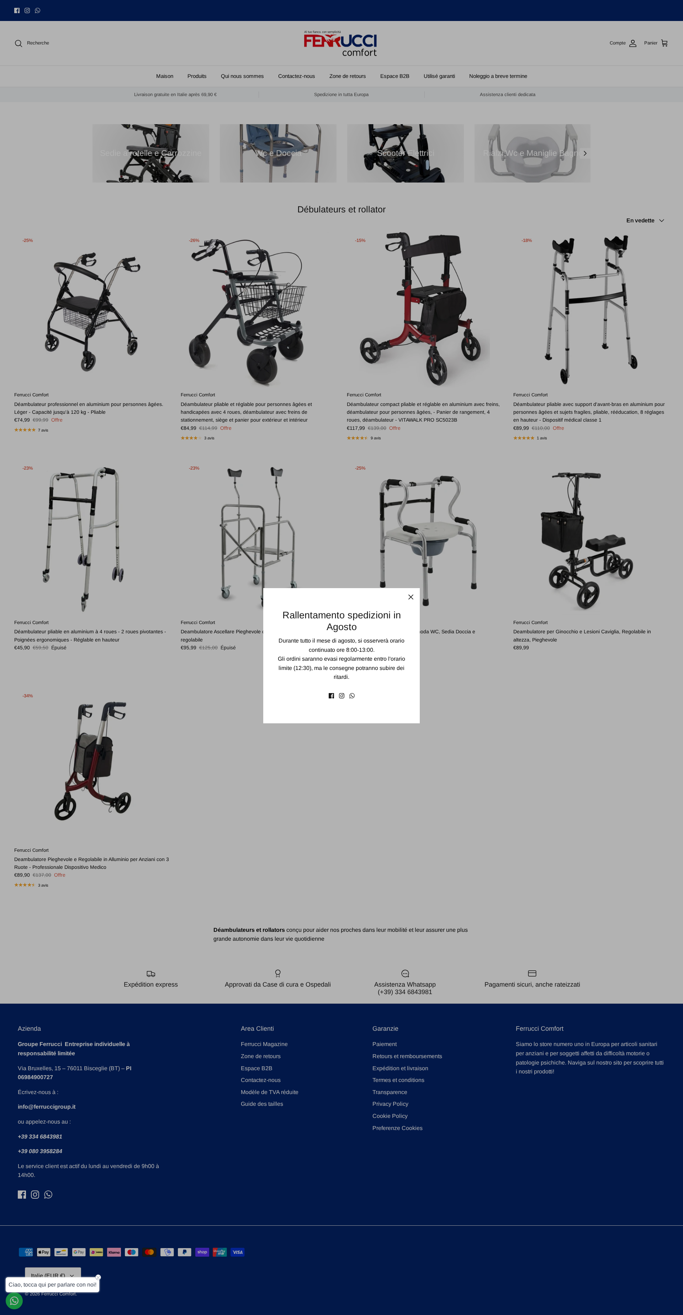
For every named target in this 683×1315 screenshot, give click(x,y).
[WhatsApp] (352, 695)
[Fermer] (411, 597)
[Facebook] (331, 695)
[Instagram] (341, 695)
